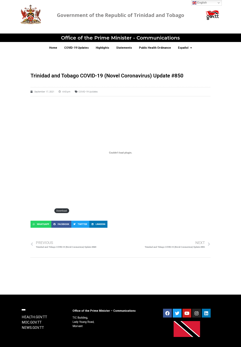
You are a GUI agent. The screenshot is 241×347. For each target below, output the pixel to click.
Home (53, 47)
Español (183, 47)
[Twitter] (177, 313)
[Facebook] (167, 313)
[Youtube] (186, 313)
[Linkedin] (206, 313)
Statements (124, 47)
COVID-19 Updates (76, 47)
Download (61, 210)
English (202, 2)
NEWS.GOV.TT (33, 327)
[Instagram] (196, 313)
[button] (41, 224)
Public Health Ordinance (155, 47)
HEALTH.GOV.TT (34, 317)
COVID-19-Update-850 (42, 210)
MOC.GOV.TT (32, 322)
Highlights (102, 47)
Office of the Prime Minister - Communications (120, 38)
